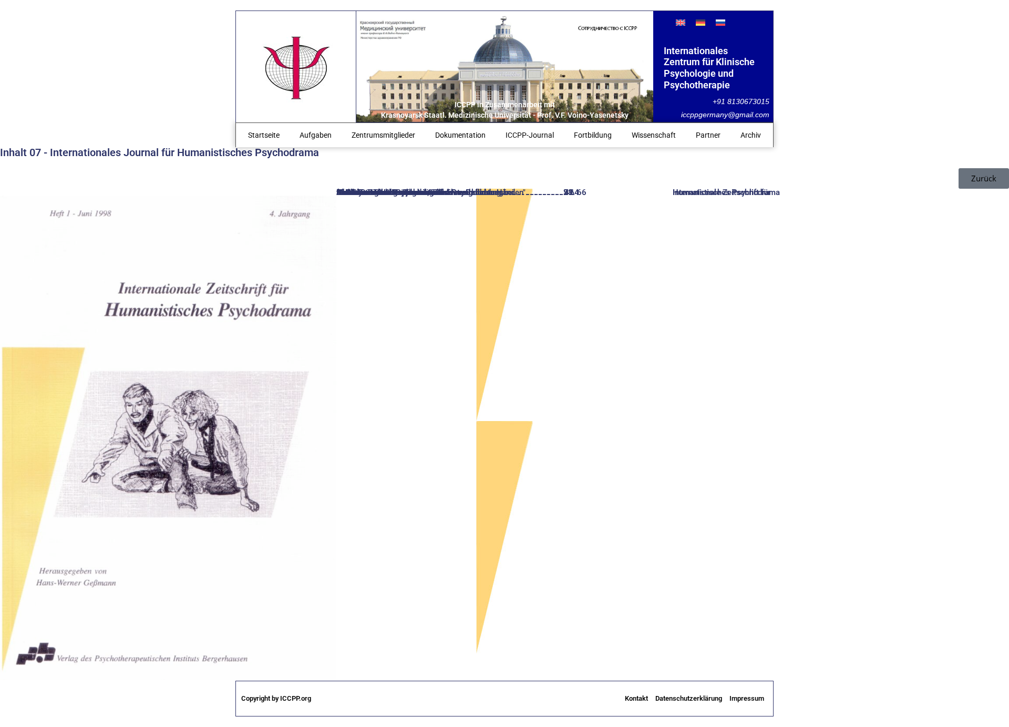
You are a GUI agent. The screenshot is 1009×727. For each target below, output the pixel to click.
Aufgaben (316, 135)
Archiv (750, 135)
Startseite (264, 135)
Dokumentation (460, 135)
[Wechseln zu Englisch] (681, 22)
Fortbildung (593, 135)
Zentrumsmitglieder (383, 135)
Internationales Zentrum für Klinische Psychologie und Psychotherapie (709, 67)
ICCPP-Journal (530, 135)
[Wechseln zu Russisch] (720, 22)
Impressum (746, 698)
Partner (708, 135)
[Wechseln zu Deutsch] (701, 22)
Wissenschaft (654, 135)
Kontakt (636, 698)
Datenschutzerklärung (688, 698)
